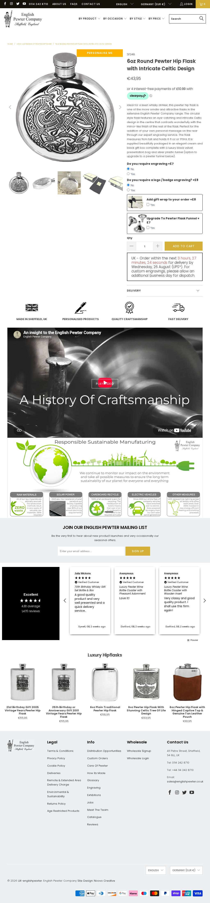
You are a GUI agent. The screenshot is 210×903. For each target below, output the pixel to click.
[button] (90, 19)
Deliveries (53, 773)
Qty (129, 238)
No (132, 169)
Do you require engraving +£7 (150, 164)
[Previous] (10, 107)
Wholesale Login (138, 758)
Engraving (93, 788)
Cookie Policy (56, 766)
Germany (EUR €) (153, 4)
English (122, 4)
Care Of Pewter (97, 766)
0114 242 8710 (38, 4)
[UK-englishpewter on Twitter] (17, 4)
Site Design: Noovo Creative (96, 881)
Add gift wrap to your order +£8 (171, 199)
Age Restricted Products (63, 811)
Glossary (93, 780)
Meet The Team (97, 810)
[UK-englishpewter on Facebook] (5, 4)
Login (188, 4)
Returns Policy (56, 804)
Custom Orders (97, 758)
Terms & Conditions (60, 751)
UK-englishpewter (30, 881)
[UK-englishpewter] (23, 19)
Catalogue (94, 817)
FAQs (74, 4)
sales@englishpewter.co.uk (185, 781)
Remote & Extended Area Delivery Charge (64, 782)
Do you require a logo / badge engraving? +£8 (162, 180)
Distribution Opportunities (104, 751)
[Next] (119, 107)
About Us (59, 4)
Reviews (92, 824)
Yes (133, 174)
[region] (134, 600)
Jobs (90, 802)
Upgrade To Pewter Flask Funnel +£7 (173, 220)
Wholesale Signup (139, 751)
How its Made (96, 773)
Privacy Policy (56, 758)
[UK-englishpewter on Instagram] (11, 4)
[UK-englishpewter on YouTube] (24, 4)
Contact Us (91, 4)
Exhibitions (94, 795)
